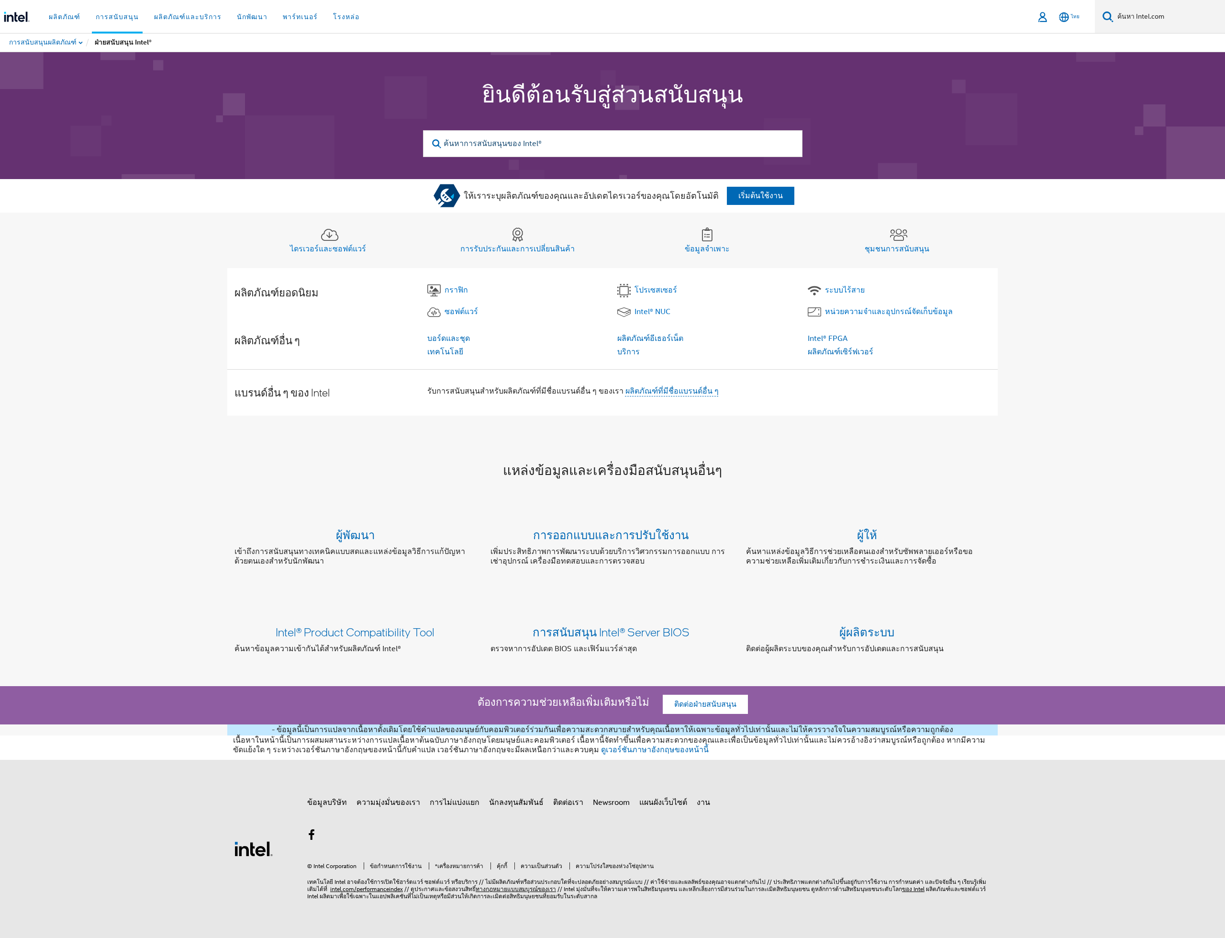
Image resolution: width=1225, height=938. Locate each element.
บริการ (628, 352)
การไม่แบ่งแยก (454, 802)
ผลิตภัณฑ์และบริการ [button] (188, 16)
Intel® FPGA (827, 338)
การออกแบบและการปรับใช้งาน (611, 534)
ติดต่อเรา (568, 802)
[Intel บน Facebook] (311, 836)
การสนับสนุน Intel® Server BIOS (611, 631)
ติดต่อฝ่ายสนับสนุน (705, 704)
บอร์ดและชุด (448, 338)
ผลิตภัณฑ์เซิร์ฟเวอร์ (840, 352)
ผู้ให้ (867, 534)
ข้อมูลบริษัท (327, 802)
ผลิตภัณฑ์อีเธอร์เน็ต (650, 338)
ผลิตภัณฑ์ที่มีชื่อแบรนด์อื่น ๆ (672, 391)
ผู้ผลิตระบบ (866, 631)
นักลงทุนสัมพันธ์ (516, 802)
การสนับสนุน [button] (117, 16)
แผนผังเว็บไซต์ (663, 802)
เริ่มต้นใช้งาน (760, 196)
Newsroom (611, 802)
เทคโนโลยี (445, 352)
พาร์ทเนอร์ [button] (300, 16)
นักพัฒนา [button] (252, 16)
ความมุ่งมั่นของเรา (388, 802)
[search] (437, 143)
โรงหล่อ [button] (346, 16)
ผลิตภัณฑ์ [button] (64, 16)
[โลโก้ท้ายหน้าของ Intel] (253, 848)
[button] (612, 549)
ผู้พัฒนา (355, 534)
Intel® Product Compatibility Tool (355, 631)
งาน (703, 802)
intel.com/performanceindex (366, 889)
